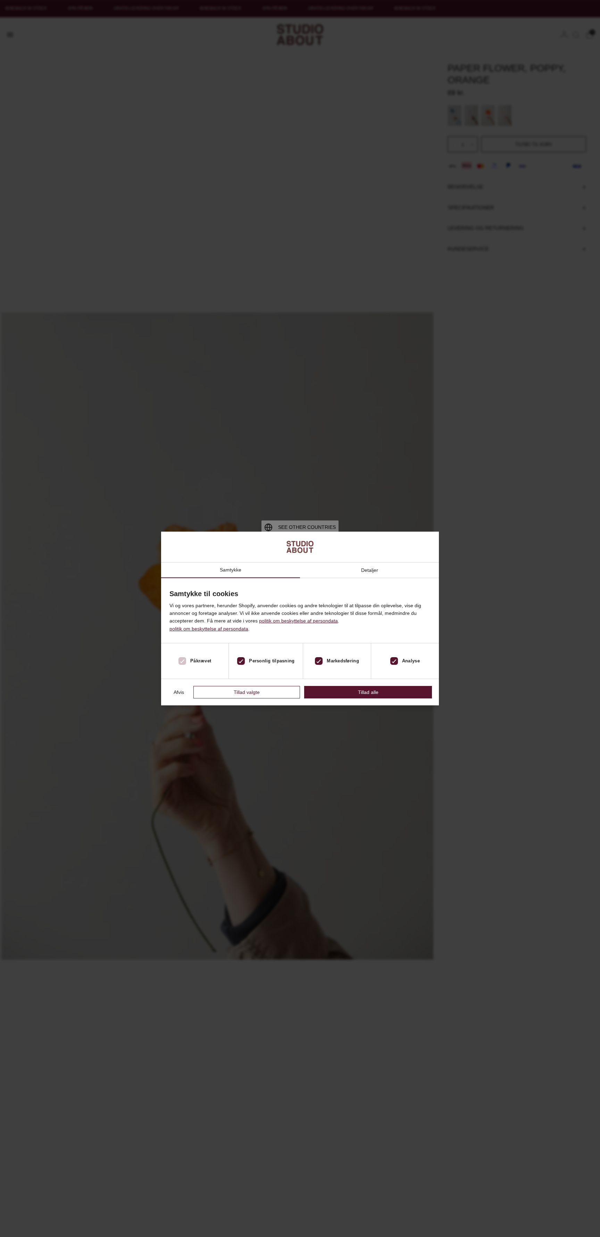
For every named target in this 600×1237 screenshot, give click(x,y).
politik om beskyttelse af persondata (298, 621)
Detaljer (369, 570)
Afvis (179, 692)
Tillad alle (368, 692)
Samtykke (230, 570)
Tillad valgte (247, 692)
